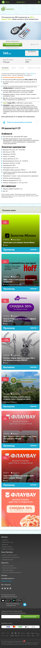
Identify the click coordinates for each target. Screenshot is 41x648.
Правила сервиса (7, 547)
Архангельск (21, 2)
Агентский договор (8, 565)
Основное (5, 68)
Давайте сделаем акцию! (9, 555)
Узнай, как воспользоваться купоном (19, 122)
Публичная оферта (8, 570)
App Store (6, 600)
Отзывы (21, 68)
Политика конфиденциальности (11, 572)
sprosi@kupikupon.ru (7, 578)
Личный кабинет (39, 2)
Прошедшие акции (7, 559)
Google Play (17, 600)
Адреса (13, 68)
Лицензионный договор (9, 568)
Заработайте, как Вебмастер (10, 557)
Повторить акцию (12, 45)
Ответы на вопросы (8, 549)
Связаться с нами (6, 581)
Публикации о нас (7, 542)
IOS (26, 73)
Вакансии (5, 544)
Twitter (8, 588)
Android (32, 73)
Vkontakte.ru (5, 588)
